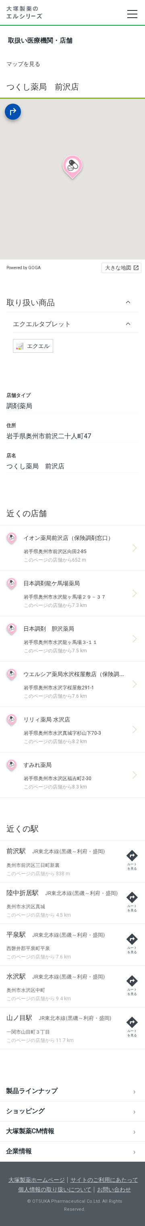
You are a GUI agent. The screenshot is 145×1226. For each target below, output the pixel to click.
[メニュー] (132, 14)
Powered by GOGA (23, 268)
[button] (72, 302)
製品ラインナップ (32, 1091)
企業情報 (19, 1151)
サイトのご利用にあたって (104, 1180)
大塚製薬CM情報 (30, 1131)
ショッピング (25, 1111)
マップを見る (23, 64)
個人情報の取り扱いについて (54, 1189)
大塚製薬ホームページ (36, 1180)
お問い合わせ (114, 1189)
